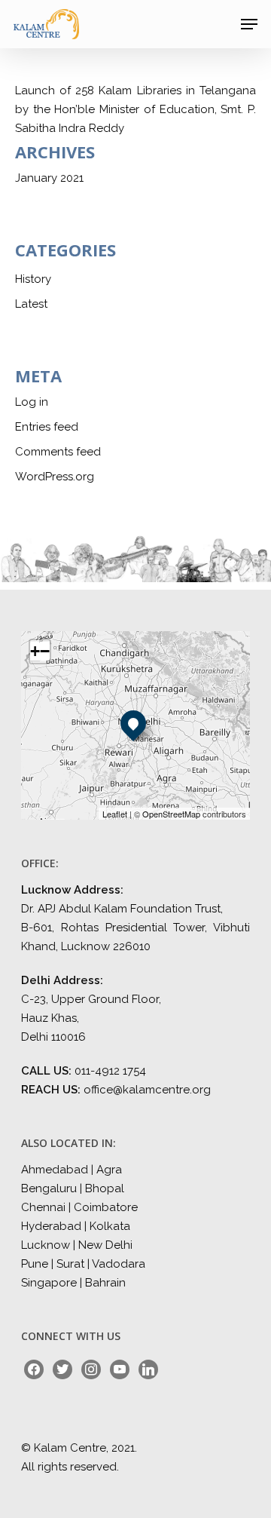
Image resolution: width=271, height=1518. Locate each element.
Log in (31, 402)
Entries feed (46, 427)
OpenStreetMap (171, 814)
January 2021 (49, 178)
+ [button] (35, 651)
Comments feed (58, 451)
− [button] (45, 651)
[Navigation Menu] (249, 24)
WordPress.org (54, 476)
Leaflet (114, 814)
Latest (31, 304)
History (33, 279)
